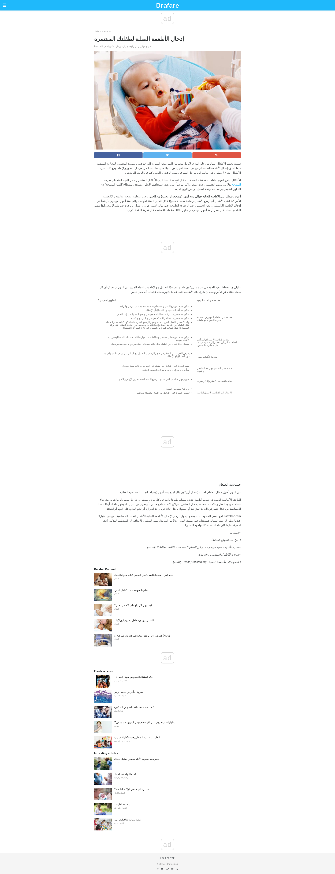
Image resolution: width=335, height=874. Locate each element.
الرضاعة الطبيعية (122, 804)
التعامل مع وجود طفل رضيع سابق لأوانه (134, 620)
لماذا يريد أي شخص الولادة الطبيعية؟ (132, 789)
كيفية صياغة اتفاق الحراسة (127, 819)
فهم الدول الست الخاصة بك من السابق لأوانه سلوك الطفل (143, 575)
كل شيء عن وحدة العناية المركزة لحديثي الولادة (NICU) (142, 635)
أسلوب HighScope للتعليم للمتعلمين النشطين (137, 737)
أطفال (96, 31)
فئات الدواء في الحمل (125, 774)
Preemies (106, 31)
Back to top (167, 858)
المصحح (236, 184)
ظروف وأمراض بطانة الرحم (128, 692)
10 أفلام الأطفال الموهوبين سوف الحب (133, 677)
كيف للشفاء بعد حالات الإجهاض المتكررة (134, 707)
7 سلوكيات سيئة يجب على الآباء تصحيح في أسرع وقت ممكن (144, 722)
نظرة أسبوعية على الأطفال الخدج (131, 590)
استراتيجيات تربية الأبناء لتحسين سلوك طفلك (136, 759)
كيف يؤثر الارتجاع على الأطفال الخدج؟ (133, 605)
